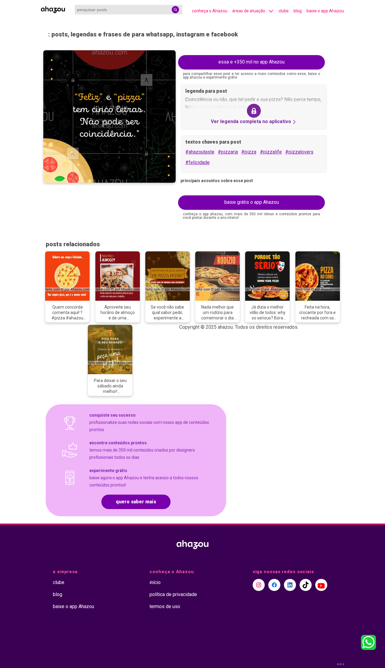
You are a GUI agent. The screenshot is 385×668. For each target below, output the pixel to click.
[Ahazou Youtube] (321, 585)
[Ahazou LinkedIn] (290, 585)
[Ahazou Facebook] (274, 585)
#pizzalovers (299, 152)
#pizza (248, 152)
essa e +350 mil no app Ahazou (251, 62)
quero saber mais (136, 502)
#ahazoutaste (199, 152)
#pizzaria (228, 152)
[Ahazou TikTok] (306, 585)
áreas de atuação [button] (248, 10)
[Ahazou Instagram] (259, 585)
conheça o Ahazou (209, 10)
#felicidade (197, 162)
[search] (175, 9)
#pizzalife (271, 152)
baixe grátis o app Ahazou (251, 202)
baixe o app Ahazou (325, 10)
